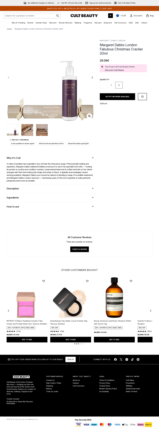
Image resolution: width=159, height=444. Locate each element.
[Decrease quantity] (103, 85)
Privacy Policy (104, 383)
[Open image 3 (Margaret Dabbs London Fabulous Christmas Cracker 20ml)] (42, 130)
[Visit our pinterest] (138, 359)
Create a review (79, 249)
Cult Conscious (78, 386)
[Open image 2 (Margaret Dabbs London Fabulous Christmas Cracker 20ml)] (27, 130)
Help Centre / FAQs (53, 383)
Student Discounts (133, 389)
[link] (136, 15)
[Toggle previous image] (8, 77)
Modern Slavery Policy (108, 389)
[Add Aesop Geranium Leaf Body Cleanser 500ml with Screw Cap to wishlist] (131, 281)
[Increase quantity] (119, 85)
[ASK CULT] (110, 15)
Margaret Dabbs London (112, 41)
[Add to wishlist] (142, 96)
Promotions (130, 383)
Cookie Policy (104, 386)
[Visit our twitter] (121, 359)
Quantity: (105, 80)
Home (9, 29)
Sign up (70, 359)
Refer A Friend (131, 391)
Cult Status (130, 380)
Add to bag (27, 340)
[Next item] (151, 311)
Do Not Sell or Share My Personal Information (20, 402)
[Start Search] (57, 15)
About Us (76, 380)
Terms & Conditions (106, 380)
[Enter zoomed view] (89, 116)
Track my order (52, 391)
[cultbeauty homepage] (84, 15)
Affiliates (129, 386)
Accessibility (104, 391)
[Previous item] (8, 311)
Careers (76, 383)
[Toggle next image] (92, 77)
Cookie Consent (13, 399)
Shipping (49, 386)
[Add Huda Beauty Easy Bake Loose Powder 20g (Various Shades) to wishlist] (87, 281)
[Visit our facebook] (115, 359)
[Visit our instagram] (127, 359)
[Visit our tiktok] (132, 359)
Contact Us (50, 380)
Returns (49, 389)
